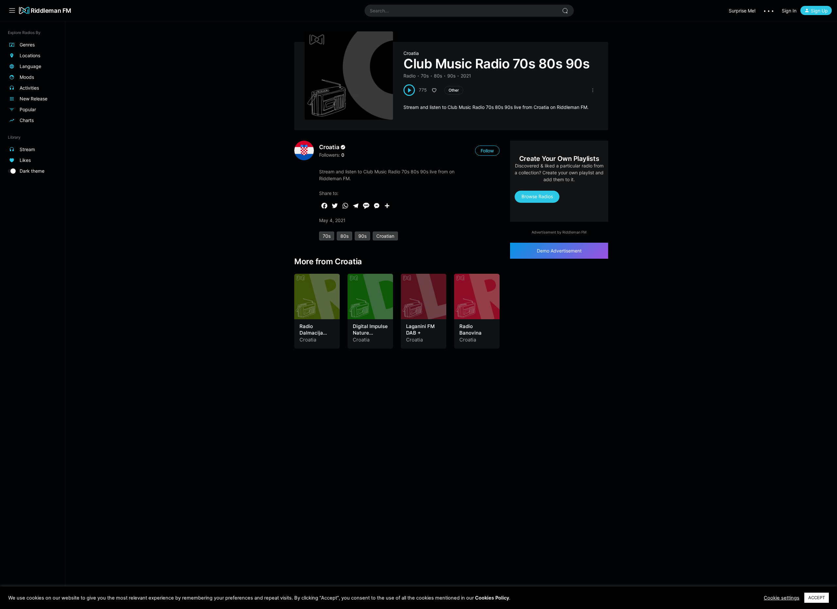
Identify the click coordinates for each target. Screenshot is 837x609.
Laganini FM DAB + (420, 329)
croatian (385, 236)
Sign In (789, 10)
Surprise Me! (742, 10)
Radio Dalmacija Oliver (311, 332)
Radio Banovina (470, 329)
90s (451, 75)
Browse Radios (537, 196)
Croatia (411, 53)
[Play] (409, 90)
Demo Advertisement (559, 250)
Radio (409, 75)
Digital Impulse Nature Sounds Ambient (370, 336)
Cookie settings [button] (781, 598)
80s (438, 75)
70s (425, 75)
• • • (768, 10)
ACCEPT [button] (816, 597)
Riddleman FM (51, 10)
